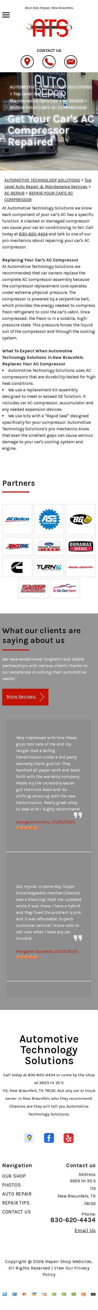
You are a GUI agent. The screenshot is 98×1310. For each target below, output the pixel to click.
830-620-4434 (33, 234)
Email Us (85, 1230)
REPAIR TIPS (16, 1203)
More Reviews (21, 696)
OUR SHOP (14, 1176)
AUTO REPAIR (17, 1194)
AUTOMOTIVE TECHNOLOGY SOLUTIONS (51, 87)
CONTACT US (16, 1212)
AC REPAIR (73, 100)
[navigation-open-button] (6, 14)
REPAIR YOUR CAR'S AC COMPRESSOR (48, 107)
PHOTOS (11, 1185)
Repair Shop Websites (68, 1261)
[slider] (27, 828)
